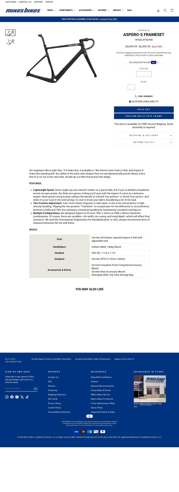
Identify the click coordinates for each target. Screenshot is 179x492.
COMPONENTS (66, 10)
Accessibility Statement (59, 412)
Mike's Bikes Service (100, 394)
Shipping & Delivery (144, 135)
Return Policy (143, 142)
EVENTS (49, 2)
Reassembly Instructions (102, 386)
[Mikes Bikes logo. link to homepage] (23, 10)
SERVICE (117, 10)
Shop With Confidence (101, 377)
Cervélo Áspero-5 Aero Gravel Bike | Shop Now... (52, 359)
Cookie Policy (54, 408)
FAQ (50, 381)
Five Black (144, 73)
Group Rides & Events (101, 390)
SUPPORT (38, 2)
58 (156, 87)
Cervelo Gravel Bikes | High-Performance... (93, 359)
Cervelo (144, 30)
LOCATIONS (10, 2)
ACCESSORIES (85, 10)
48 (131, 87)
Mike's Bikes (146, 403)
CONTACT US (25, 2)
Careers (94, 381)
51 (139, 87)
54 (148, 87)
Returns (51, 386)
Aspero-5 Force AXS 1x (124, 359)
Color (143, 69)
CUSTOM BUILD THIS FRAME (144, 116)
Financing (52, 390)
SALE (129, 10)
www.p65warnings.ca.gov (104, 425)
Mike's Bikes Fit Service (102, 399)
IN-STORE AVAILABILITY (145, 101)
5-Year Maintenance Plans (103, 403)
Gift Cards (53, 399)
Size (144, 82)
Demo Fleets (97, 408)
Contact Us (53, 377)
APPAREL (102, 10)
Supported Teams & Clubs (103, 412)
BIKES (50, 10)
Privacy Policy (54, 403)
